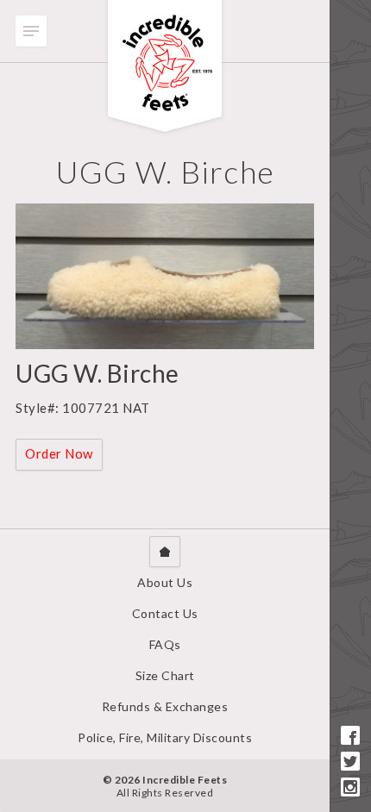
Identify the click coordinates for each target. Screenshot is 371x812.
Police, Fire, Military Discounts (165, 737)
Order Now (59, 453)
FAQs (165, 644)
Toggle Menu (31, 31)
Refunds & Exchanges (165, 706)
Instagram (350, 787)
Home (164, 551)
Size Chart (165, 675)
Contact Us (165, 613)
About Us (164, 582)
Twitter (350, 761)
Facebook (350, 735)
